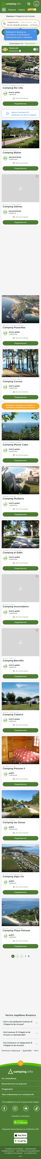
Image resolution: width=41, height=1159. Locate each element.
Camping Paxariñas (14, 327)
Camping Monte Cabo (15, 444)
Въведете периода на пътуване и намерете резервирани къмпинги (20, 406)
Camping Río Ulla (13, 87)
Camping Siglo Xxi (13, 876)
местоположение (22, 98)
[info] (20, 51)
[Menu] (4, 9)
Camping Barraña (13, 660)
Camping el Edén (13, 552)
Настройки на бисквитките (27, 1151)
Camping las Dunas (14, 822)
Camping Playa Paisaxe (16, 930)
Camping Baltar (12, 152)
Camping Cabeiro (13, 714)
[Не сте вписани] (36, 4)
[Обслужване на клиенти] (29, 4)
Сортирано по (16, 43)
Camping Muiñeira (13, 498)
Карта (21, 9)
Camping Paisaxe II (14, 768)
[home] (20, 1071)
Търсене (12, 9)
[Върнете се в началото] (20, 1063)
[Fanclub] (32, 9)
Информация (30, 1149)
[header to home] (11, 4)
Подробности (20, 104)
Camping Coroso (12, 381)
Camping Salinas (12, 206)
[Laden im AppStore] (20, 1135)
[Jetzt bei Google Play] (20, 1141)
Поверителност (8, 1151)
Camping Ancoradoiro (16, 606)
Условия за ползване (14, 1149)
